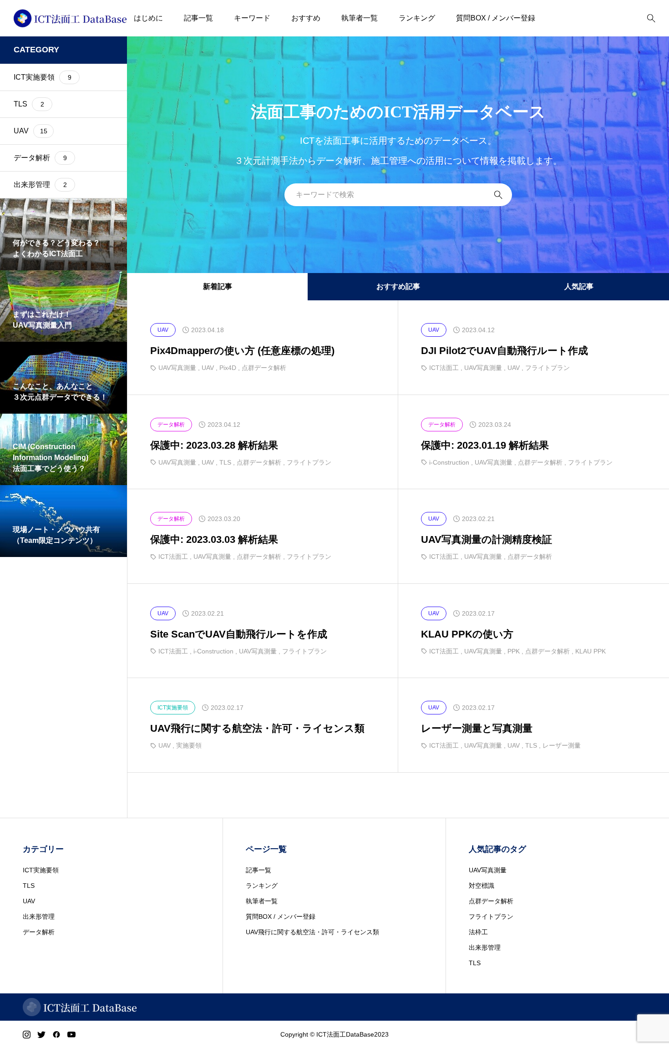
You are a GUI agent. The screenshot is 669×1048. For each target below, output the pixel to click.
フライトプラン (491, 916)
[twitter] (41, 1034)
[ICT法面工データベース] (70, 18)
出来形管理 (39, 916)
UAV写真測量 (488, 870)
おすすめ (305, 18)
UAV (29, 901)
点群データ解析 (491, 901)
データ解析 (39, 932)
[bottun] (651, 18)
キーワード (252, 18)
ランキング (417, 18)
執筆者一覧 (359, 18)
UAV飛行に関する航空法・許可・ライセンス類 (312, 932)
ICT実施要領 (41, 870)
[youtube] (71, 1034)
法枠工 (478, 932)
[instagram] (26, 1034)
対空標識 (481, 885)
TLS (29, 885)
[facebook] (56, 1034)
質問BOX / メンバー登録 (495, 18)
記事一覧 (198, 18)
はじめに (148, 18)
